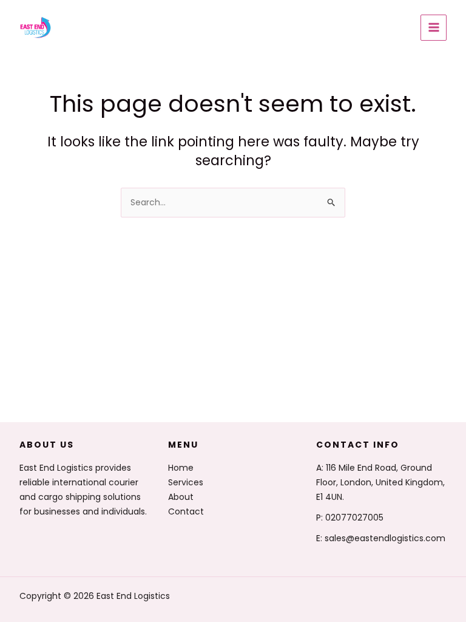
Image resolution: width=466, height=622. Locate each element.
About (181, 497)
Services (185, 482)
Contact (186, 511)
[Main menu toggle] (433, 28)
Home (181, 468)
